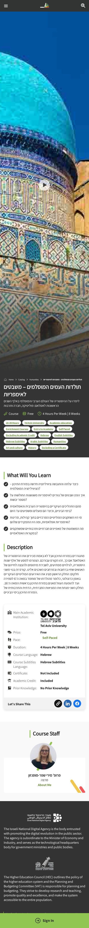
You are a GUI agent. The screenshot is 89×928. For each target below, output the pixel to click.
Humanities (34, 379)
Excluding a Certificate (54, 447)
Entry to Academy (43, 429)
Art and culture (14, 447)
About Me (44, 785)
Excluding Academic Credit (20, 435)
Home (11, 379)
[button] (44, 185)
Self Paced (64, 429)
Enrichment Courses (17, 429)
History (32, 447)
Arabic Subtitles (39, 441)
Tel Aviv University (34, 422)
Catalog (21, 379)
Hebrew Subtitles (15, 441)
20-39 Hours (12, 422)
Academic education (61, 422)
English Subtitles (63, 435)
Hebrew (44, 435)
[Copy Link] (58, 704)
